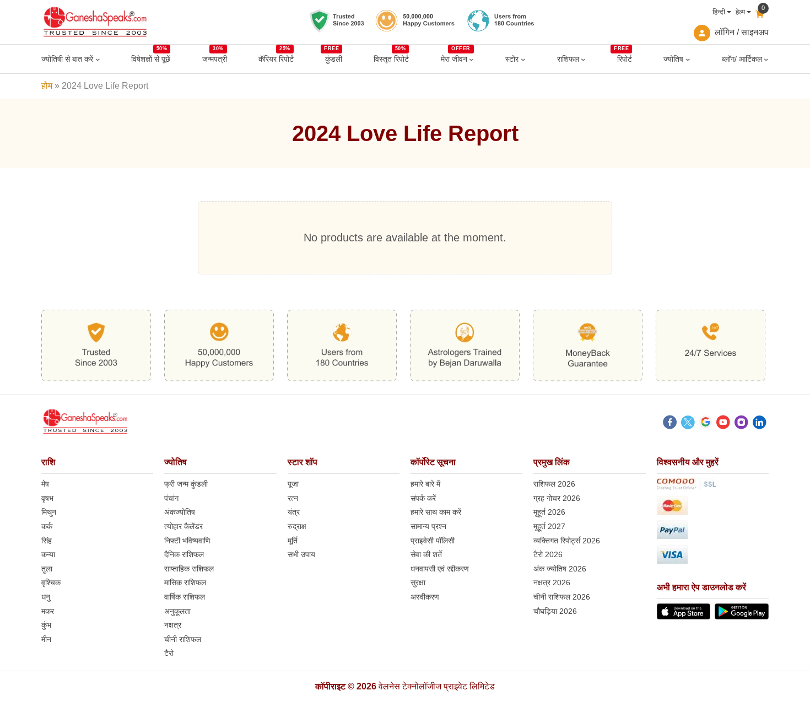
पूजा (293, 483)
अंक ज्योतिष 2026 (559, 568)
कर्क (46, 526)
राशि (48, 462)
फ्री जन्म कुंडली (186, 483)
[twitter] (688, 424)
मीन (46, 639)
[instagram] (741, 424)
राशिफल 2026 (554, 483)
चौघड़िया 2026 (555, 611)
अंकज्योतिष (179, 512)
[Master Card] (713, 507)
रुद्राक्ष (297, 526)
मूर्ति (293, 540)
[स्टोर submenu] (523, 59)
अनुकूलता (177, 611)
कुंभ (46, 625)
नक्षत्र (172, 625)
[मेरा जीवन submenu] (471, 59)
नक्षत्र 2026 (551, 582)
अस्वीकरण (425, 596)
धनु (45, 596)
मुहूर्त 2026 (549, 512)
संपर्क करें (423, 498)
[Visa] (713, 556)
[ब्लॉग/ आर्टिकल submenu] (766, 59)
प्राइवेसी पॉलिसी (433, 540)
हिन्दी (718, 12)
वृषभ (47, 498)
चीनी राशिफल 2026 (561, 596)
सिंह (46, 540)
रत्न (293, 498)
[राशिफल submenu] (583, 59)
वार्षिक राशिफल (184, 596)
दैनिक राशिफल (184, 554)
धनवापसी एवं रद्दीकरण (440, 568)
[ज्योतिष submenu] (687, 59)
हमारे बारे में (425, 483)
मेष (45, 483)
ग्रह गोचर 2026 (556, 498)
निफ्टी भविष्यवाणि (187, 540)
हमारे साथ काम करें (436, 512)
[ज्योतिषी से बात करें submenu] (97, 59)
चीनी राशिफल (182, 639)
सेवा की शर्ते (426, 554)
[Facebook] (670, 424)
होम (46, 85)
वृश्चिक (51, 582)
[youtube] (723, 424)
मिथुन (48, 512)
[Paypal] (713, 531)
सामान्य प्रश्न (428, 526)
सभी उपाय (301, 554)
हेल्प (740, 12)
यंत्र (294, 512)
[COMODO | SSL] (713, 486)
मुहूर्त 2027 (549, 526)
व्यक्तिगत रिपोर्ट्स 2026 (566, 540)
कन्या (48, 554)
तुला (46, 568)
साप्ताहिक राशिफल (189, 568)
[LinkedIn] (759, 424)
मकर (47, 611)
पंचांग (171, 498)
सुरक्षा (418, 582)
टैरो (169, 653)
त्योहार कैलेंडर (183, 526)
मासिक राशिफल (185, 582)
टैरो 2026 (548, 554)
